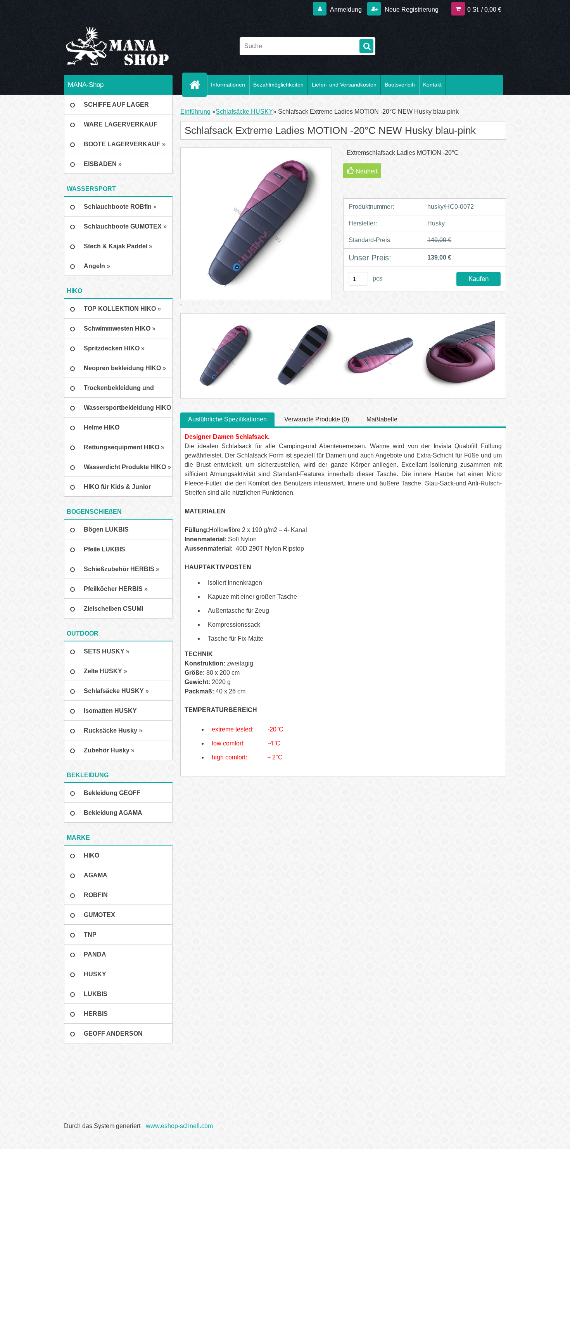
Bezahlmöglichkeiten (278, 84)
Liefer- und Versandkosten (344, 84)
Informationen (228, 84)
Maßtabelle (381, 419)
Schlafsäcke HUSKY (244, 111)
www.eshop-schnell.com (179, 1126)
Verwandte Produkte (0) (316, 419)
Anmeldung (346, 9)
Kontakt (432, 84)
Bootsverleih (400, 84)
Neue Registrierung (411, 9)
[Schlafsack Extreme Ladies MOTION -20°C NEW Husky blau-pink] (224, 320)
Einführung (195, 111)
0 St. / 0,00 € (484, 9)
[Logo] (117, 46)
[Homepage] (198, 84)
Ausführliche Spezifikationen (227, 419)
